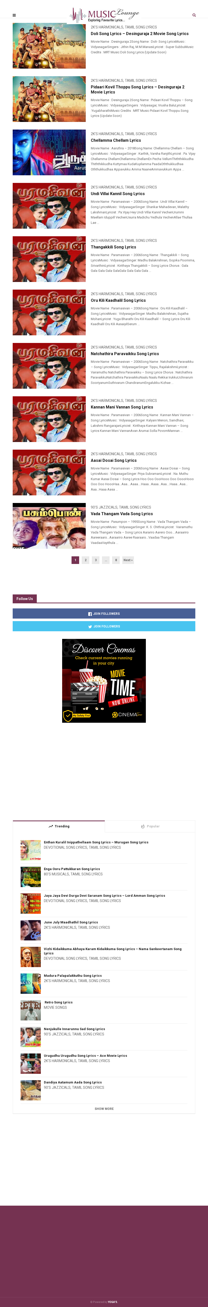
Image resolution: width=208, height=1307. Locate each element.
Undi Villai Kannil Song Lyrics (118, 193)
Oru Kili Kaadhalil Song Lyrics (118, 300)
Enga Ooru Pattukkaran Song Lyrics (72, 869)
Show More (104, 1109)
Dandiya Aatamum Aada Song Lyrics (73, 1082)
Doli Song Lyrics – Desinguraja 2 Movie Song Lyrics (140, 33)
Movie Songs (55, 1007)
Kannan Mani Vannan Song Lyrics (122, 407)
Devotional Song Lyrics (65, 847)
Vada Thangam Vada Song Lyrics (122, 513)
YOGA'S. (113, 1302)
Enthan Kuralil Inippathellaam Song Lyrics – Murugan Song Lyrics (96, 842)
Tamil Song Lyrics (141, 80)
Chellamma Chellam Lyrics (116, 140)
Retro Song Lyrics (58, 1002)
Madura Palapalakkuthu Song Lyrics (73, 976)
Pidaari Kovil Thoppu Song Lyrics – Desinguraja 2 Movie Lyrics (137, 90)
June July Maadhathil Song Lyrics (71, 922)
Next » (128, 560)
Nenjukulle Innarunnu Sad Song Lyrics (74, 1029)
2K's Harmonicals (107, 80)
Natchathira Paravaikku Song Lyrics (125, 353)
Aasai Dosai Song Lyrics (114, 460)
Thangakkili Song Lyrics (113, 247)
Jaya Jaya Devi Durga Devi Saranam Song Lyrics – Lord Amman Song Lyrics (104, 895)
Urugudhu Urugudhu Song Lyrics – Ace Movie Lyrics (85, 1056)
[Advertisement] (104, 769)
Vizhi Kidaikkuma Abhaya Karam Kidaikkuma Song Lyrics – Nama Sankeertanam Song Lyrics (113, 951)
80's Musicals (56, 874)
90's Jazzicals (104, 507)
